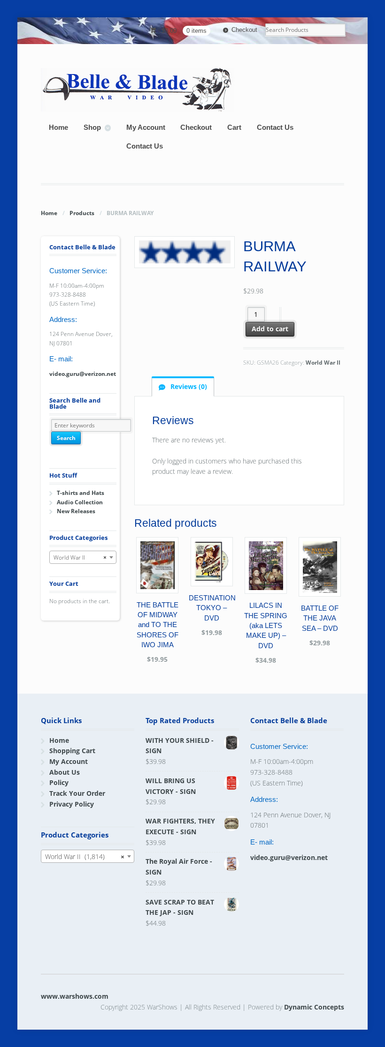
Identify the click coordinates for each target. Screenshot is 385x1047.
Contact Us (275, 127)
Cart (234, 127)
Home (58, 127)
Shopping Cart (72, 750)
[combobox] (82, 557)
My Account (145, 127)
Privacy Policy (71, 804)
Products (81, 213)
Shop (92, 127)
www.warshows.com (74, 996)
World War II (323, 362)
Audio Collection (80, 502)
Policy (59, 782)
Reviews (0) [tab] (188, 386)
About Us (64, 772)
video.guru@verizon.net (82, 374)
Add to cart (270, 328)
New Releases (76, 511)
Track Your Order (77, 793)
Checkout (244, 29)
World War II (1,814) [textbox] (84, 856)
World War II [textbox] (80, 557)
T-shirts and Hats (80, 493)
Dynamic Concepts (314, 1006)
